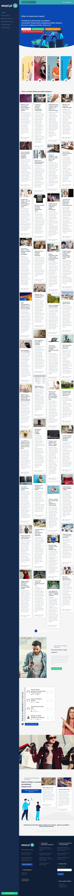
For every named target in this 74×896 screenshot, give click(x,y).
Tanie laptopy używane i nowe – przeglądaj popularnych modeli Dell (53, 348)
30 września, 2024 (25, 336)
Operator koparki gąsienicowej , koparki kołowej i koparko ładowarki (38, 691)
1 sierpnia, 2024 (39, 516)
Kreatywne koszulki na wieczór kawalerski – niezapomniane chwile (39, 208)
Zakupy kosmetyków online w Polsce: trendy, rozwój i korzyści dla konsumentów (53, 257)
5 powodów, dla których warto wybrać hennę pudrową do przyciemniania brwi (67, 202)
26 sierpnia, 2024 (53, 427)
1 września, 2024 (25, 427)
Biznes (39, 694)
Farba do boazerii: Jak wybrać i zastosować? (66, 347)
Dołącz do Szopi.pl (27, 864)
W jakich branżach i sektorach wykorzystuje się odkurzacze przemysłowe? (39, 532)
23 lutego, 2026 (25, 138)
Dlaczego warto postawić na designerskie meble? (67, 106)
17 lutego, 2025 (53, 240)
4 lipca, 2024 (53, 577)
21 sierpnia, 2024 (25, 473)
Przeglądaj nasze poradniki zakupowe (31, 791)
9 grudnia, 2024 (39, 280)
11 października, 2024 (68, 287)
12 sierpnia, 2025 (67, 138)
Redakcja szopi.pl (26, 137)
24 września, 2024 (67, 331)
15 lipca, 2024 (39, 567)
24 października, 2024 (54, 290)
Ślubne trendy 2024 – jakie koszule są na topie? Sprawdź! (26, 537)
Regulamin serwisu (63, 886)
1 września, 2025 (53, 141)
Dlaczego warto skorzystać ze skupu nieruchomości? (39, 296)
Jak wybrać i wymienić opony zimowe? (25, 488)
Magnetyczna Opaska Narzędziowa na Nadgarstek (37, 716)
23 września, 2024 (25, 381)
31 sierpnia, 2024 (39, 415)
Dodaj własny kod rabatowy (8, 21)
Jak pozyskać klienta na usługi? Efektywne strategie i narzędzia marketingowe (26, 251)
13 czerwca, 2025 (39, 191)
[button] (67, 2)
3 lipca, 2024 (66, 563)
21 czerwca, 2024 (53, 626)
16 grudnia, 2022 (63, 810)
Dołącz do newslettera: (61, 866)
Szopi (4, 12)
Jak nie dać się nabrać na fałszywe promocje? (67, 153)
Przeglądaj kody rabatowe (52, 29)
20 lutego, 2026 (39, 147)
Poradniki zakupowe (7, 24)
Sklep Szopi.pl (25, 879)
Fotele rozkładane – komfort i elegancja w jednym (67, 488)
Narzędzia (39, 719)
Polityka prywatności (63, 885)
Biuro (39, 702)
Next (70, 779)
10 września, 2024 (53, 378)
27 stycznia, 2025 (67, 237)
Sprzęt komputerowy (35, 711)
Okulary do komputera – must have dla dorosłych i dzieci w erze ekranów (53, 157)
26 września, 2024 (39, 326)
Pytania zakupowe (6, 15)
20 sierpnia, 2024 (39, 471)
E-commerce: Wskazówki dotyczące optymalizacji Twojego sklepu (38, 107)
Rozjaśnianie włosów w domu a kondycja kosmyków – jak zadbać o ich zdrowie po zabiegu (53, 107)
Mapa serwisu (62, 884)
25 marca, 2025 (39, 237)
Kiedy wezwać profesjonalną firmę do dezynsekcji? (39, 162)
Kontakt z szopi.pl (6, 27)
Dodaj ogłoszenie (56, 668)
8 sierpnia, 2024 (25, 522)
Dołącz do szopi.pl (9, 893)
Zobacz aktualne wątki (31, 724)
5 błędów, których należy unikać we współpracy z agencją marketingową (53, 206)
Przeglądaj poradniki (38, 29)
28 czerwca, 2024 (39, 616)
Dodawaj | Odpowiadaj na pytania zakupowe (33, 31)
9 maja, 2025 (25, 234)
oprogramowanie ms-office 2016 (37, 707)
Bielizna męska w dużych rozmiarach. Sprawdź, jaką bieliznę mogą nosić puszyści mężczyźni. (25, 397)
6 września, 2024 (67, 377)
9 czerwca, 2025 (53, 190)
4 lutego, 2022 (47, 805)
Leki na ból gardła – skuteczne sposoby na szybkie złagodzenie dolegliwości (26, 155)
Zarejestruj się (26, 29)
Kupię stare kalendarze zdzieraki (36, 699)
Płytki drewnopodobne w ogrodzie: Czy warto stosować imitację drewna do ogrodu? (25, 305)
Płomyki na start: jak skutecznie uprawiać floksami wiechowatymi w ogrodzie (25, 107)
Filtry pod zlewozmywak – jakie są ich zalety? (66, 578)
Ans (51, 692)
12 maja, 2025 (67, 185)
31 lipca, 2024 (25, 566)
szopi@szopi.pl (24, 874)
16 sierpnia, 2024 (53, 479)
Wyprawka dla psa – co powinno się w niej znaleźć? (66, 536)
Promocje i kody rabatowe (8, 18)
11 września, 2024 (39, 372)
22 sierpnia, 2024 (67, 422)
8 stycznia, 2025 (25, 289)
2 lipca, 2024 (25, 616)
